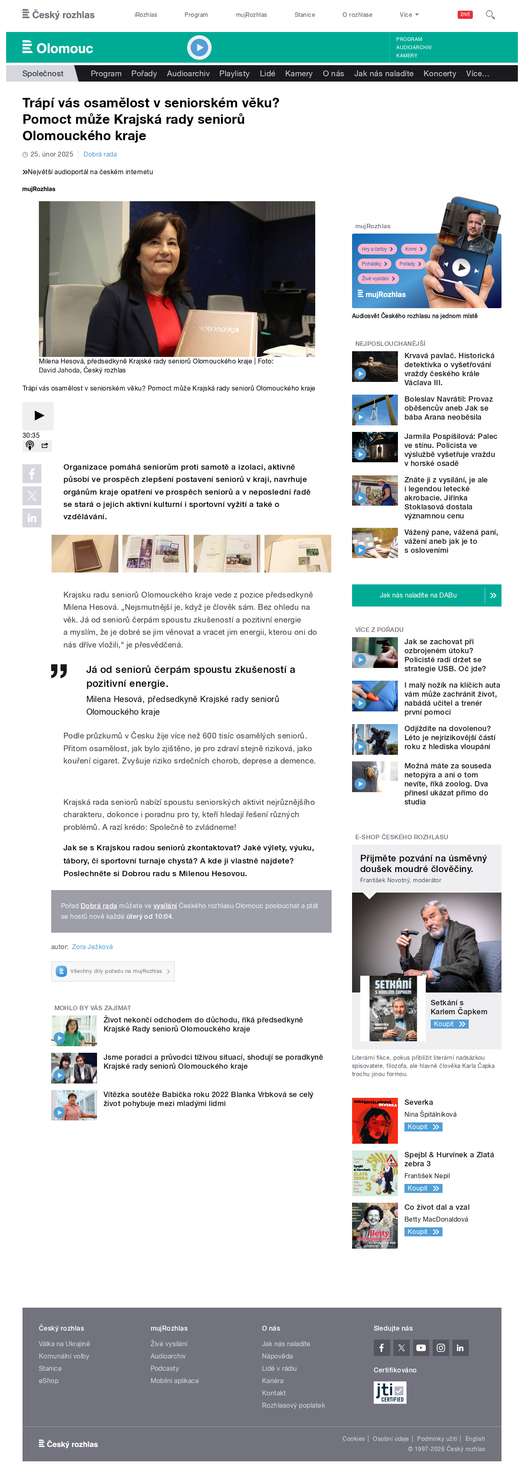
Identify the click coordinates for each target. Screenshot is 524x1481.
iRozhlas (146, 14)
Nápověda (277, 1356)
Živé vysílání (375, 279)
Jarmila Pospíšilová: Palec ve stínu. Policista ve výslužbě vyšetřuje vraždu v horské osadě (450, 450)
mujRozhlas (251, 14)
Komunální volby (64, 1356)
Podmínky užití (437, 1439)
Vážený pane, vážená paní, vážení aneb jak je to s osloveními (451, 541)
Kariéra (272, 1381)
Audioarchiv (413, 47)
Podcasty (165, 1368)
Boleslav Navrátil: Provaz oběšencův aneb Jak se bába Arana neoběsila (448, 408)
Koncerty (440, 73)
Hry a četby (374, 249)
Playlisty (234, 73)
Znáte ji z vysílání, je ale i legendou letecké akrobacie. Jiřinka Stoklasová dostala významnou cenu (446, 497)
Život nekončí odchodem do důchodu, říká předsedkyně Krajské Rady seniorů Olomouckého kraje (203, 1024)
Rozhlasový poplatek (293, 1405)
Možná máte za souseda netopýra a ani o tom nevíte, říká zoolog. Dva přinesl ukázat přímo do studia (447, 783)
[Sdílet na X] (32, 495)
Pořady (144, 73)
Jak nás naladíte (384, 73)
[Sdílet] (44, 446)
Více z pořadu (379, 630)
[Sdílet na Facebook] (32, 473)
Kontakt (274, 1393)
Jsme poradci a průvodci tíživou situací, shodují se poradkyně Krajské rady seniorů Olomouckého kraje (213, 1061)
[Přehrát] (38, 416)
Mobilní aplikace (175, 1381)
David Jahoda (59, 370)
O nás (334, 73)
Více (478, 73)
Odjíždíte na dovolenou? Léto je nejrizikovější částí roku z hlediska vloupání (449, 737)
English (475, 1439)
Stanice (305, 14)
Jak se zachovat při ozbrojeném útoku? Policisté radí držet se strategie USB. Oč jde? (445, 655)
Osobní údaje (391, 1439)
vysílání (165, 906)
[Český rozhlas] (59, 15)
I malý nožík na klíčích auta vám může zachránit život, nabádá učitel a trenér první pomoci (452, 698)
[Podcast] (30, 446)
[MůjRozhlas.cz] (39, 190)
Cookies (354, 1439)
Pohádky (371, 264)
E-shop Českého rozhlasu (402, 837)
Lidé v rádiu (279, 1368)
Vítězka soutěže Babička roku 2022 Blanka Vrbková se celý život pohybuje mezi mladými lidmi (209, 1099)
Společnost (43, 73)
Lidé (268, 73)
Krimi (411, 249)
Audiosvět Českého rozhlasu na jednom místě (415, 316)
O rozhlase (358, 14)
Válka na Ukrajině (64, 1344)
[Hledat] (490, 15)
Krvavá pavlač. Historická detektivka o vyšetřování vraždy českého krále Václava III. (449, 369)
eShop (49, 1381)
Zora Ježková (92, 947)
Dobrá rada (100, 154)
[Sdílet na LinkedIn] (32, 518)
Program (196, 14)
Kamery (407, 56)
